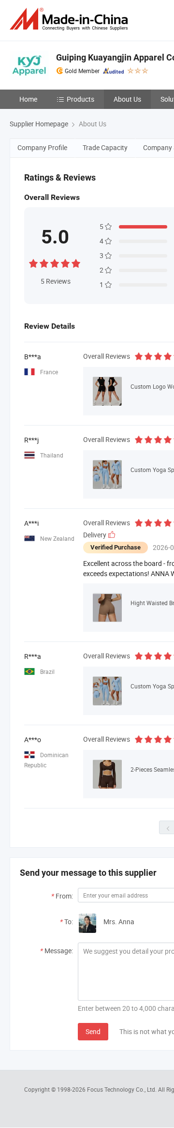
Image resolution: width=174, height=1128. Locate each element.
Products (80, 99)
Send (93, 1031)
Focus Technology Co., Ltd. (122, 1089)
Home (28, 99)
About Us (127, 99)
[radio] (33, 262)
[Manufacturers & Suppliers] (70, 19)
